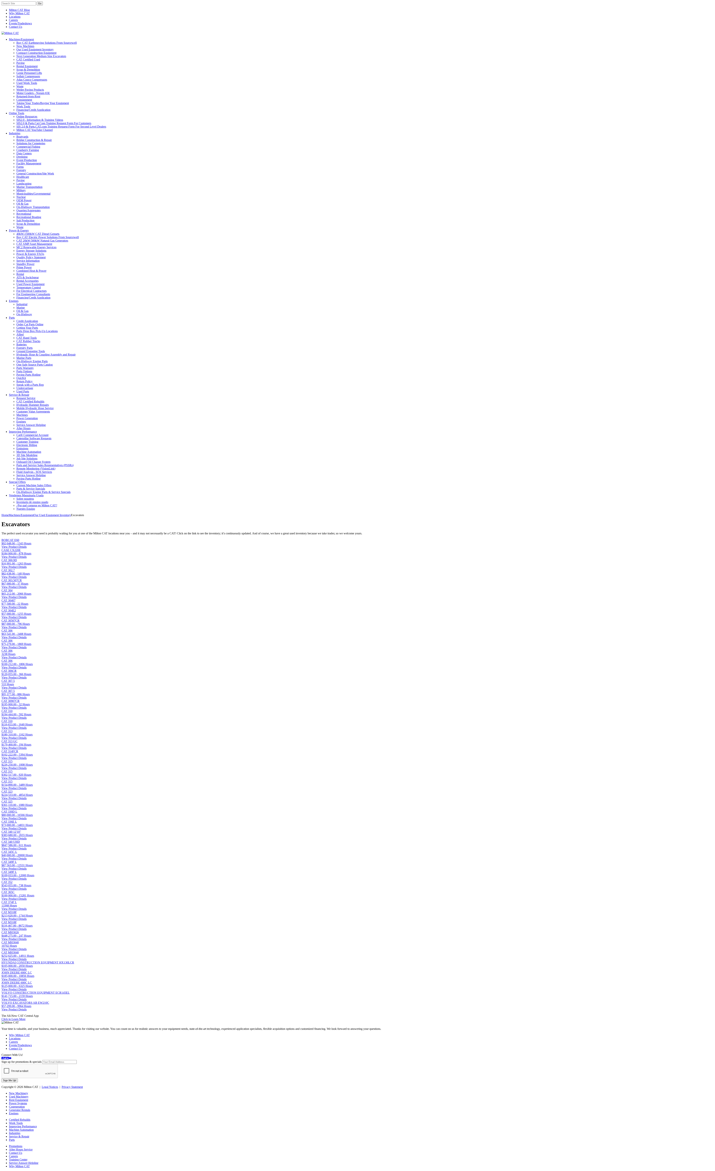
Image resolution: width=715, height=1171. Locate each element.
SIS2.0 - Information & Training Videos (39, 119)
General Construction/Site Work (35, 173)
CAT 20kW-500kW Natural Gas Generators (42, 240)
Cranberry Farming (27, 150)
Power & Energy (19, 230)
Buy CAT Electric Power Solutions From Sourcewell (47, 237)
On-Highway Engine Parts (32, 361)
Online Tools (16, 113)
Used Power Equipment (30, 284)
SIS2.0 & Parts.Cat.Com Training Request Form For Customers (53, 123)
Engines (13, 300)
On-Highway (24, 314)
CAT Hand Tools (26, 337)
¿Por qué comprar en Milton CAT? (36, 505)
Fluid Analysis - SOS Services (34, 471)
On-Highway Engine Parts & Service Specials (43, 492)
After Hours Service (21, 1149)
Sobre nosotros (25, 498)
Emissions (22, 448)
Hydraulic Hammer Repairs (32, 404)
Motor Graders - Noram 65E (33, 93)
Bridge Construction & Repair (34, 140)
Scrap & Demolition (28, 69)
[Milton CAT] (10, 33)
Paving (20, 62)
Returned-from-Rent (28, 96)
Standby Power (25, 264)
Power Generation (27, 418)
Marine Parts (23, 357)
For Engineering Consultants (33, 294)
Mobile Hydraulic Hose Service (35, 408)
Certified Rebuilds (19, 1119)
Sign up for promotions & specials (21, 1061)
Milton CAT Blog (19, 10)
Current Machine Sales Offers (33, 485)
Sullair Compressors (28, 76)
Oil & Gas (22, 203)
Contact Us (15, 26)
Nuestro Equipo (25, 508)
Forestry (21, 170)
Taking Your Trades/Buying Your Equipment (42, 103)
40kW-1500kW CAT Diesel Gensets (37, 233)
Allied (20, 334)
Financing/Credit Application (33, 109)
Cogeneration (17, 1106)
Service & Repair (19, 394)
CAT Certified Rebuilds (30, 401)
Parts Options (24, 371)
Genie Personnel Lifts (29, 73)
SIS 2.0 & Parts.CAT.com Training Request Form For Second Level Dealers (61, 126)
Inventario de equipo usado (32, 502)
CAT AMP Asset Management (34, 243)
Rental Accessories (27, 280)
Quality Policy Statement (31, 257)
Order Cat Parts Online (29, 324)
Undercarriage (24, 388)
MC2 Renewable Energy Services (36, 247)
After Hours (23, 428)
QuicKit (21, 378)
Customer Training (27, 441)
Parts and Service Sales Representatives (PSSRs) (45, 465)
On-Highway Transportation (33, 207)
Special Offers (17, 482)
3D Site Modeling (26, 455)
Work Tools (23, 106)
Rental (20, 274)
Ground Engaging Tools (30, 351)
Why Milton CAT (19, 13)
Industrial (21, 304)
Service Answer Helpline (31, 425)
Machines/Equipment (21, 39)
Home (5, 515)
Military (21, 190)
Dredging (22, 156)
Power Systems (18, 1103)
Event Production (26, 160)
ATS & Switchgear (27, 277)
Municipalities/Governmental (33, 193)
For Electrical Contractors (31, 290)
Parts (12, 317)
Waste (19, 86)
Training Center (18, 1159)
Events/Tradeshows (20, 23)
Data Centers (24, 153)
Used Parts (22, 391)
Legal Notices (50, 1086)
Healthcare (22, 176)
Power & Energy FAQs (30, 254)
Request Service (25, 398)
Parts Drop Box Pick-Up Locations (37, 331)
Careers (13, 20)
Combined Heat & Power (31, 270)
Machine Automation (28, 451)
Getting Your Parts (27, 327)
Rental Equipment (27, 66)
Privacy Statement (72, 1086)
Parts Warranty (25, 368)
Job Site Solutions (26, 458)
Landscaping (23, 183)
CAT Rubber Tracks (28, 341)
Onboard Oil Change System (33, 461)
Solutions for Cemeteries (30, 143)
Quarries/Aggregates (28, 210)
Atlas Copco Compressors (31, 79)
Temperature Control (28, 287)
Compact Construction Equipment (36, 52)
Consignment (24, 99)
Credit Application (27, 321)
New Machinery (18, 1093)
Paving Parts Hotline (28, 374)
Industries (14, 133)
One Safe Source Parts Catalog (34, 364)
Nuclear (21, 197)
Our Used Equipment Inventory (35, 49)
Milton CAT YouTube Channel (34, 129)
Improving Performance (23, 431)
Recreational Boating (28, 217)
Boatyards (22, 136)
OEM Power (23, 200)
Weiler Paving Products (30, 89)
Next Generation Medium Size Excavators (41, 56)
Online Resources (26, 116)
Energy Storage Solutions (31, 250)
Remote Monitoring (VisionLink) (35, 468)
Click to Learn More (13, 1019)
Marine (20, 307)
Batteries (21, 344)
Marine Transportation (29, 186)
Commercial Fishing (28, 146)
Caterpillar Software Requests (33, 438)
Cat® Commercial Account (32, 435)
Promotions (15, 1146)
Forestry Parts (24, 347)
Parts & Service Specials (30, 488)
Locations (14, 16)
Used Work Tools (26, 83)
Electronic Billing (26, 445)
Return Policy (24, 381)
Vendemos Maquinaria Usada (26, 495)
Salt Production (25, 220)
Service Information (28, 260)
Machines (22, 414)
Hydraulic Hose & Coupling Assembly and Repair (46, 354)
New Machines (25, 46)
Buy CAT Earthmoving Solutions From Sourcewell (46, 42)
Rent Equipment (18, 1100)
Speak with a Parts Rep (30, 384)
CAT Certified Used (28, 59)
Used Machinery (18, 1096)
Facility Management (28, 163)
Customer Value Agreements (33, 411)
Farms (20, 166)
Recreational (23, 213)
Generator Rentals (19, 1110)
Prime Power (24, 267)
